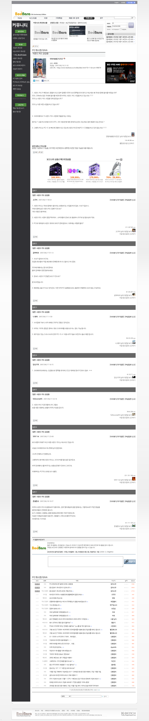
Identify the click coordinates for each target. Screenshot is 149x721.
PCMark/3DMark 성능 (21, 82)
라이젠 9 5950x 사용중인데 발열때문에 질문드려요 (65, 595)
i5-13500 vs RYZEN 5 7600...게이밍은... (63, 637)
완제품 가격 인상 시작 (40, 39)
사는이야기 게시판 (19, 51)
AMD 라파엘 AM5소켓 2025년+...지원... (62, 644)
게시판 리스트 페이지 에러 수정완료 (59, 39)
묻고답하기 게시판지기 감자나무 (59, 588)
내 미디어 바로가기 (19, 99)
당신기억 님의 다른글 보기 (123, 378)
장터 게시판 (17, 62)
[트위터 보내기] (36, 81)
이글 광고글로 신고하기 (127, 234)
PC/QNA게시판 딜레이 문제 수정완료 (61, 584)
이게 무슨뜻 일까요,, (55, 647)
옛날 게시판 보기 (18, 108)
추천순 (62, 23)
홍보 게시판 (17, 112)
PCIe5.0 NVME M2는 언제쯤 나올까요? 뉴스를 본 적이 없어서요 (69, 626)
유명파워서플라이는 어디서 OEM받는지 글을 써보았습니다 (67, 602)
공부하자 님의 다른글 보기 (123, 295)
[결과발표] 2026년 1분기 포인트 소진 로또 (120, 39)
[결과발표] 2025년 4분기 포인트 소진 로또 (120, 42)
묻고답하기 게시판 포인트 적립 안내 (60, 591)
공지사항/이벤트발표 (20, 35)
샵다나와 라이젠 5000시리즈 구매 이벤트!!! (63, 675)
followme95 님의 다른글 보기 (121, 415)
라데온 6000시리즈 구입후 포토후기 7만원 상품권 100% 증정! (69, 682)
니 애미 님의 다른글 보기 (123, 343)
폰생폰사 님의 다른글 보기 (123, 526)
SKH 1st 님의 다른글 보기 (123, 480)
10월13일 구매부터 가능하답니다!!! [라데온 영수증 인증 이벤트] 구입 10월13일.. (75, 672)
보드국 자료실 (17, 86)
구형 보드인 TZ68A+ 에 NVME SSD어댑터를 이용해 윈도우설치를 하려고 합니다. (75, 630)
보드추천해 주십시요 (55, 598)
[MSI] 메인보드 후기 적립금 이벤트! (60, 658)
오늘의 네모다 (17, 69)
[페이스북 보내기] (45, 81)
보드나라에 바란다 (19, 65)
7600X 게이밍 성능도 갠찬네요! (59, 654)
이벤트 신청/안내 (19, 38)
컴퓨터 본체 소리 (54, 609)
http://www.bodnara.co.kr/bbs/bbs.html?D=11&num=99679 (79, 68)
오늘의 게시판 (17, 48)
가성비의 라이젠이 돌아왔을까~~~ (60, 640)
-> (19, 55)
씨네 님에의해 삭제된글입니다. (59, 612)
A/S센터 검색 (17, 79)
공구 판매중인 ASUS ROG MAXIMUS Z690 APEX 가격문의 (68, 619)
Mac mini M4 (73, 36)
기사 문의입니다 (54, 605)
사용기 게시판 (17, 58)
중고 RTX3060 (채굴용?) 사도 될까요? (62, 665)
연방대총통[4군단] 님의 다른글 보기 (118, 136)
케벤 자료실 (17, 89)
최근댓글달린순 (71, 23)
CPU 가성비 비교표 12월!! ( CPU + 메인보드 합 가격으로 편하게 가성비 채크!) (74, 679)
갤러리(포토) (82, 23)
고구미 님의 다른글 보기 (124, 232)
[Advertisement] (88, 10)
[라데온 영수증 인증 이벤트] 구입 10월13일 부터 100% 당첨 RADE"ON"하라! (74, 686)
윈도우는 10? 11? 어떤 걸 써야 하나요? (62, 668)
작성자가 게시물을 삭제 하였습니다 (60, 651)
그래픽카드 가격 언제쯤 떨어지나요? (61, 661)
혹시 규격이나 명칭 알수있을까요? (60, 623)
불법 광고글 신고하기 (127, 143)
